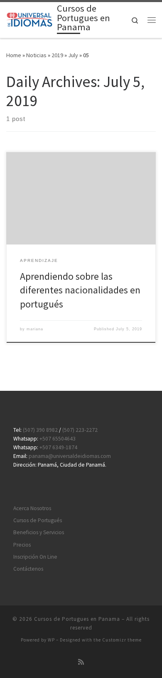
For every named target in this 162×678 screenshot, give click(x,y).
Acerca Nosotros (32, 508)
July (73, 55)
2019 (57, 55)
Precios (22, 544)
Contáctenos (28, 568)
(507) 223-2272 (80, 429)
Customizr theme (122, 640)
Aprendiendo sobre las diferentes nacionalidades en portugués (80, 290)
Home (13, 55)
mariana (35, 329)
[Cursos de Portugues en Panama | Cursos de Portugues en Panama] (30, 19)
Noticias (36, 55)
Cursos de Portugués (37, 520)
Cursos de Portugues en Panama (77, 618)
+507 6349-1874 (58, 447)
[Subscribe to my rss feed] (81, 662)
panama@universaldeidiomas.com (70, 456)
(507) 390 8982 (40, 429)
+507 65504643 (57, 438)
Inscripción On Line (35, 556)
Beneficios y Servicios (38, 532)
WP (51, 640)
